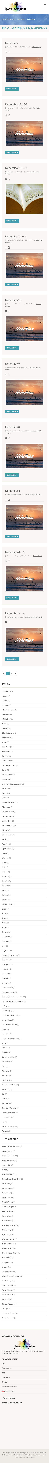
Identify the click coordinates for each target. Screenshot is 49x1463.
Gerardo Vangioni (8, 1207)
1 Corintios (5, 691)
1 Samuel (5, 705)
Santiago (5, 1103)
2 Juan (4, 724)
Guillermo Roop (7, 1211)
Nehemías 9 (12, 363)
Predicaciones (7, 1368)
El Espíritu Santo (7, 826)
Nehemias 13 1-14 (16, 168)
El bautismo (6, 807)
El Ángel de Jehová (8, 802)
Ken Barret (5, 1262)
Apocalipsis (6, 747)
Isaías (4, 909)
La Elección (6, 937)
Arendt (4, 1170)
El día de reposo (7, 816)
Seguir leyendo (11, 89)
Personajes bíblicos (8, 1085)
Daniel (4, 770)
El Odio (4, 839)
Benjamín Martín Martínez (11, 1179)
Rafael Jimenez (7, 1295)
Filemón (4, 872)
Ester (3, 867)
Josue (4, 918)
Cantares (5, 756)
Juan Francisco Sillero (9, 1253)
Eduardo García (7, 1202)
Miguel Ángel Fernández (10, 1276)
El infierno (5, 830)
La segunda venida (8, 992)
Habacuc (5, 886)
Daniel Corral (37, 556)
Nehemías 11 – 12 (16, 236)
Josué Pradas (37, 494)
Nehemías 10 (13, 300)
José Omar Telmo (8, 1239)
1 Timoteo (5, 714)
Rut (3, 1094)
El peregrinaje (7, 849)
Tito (3, 1122)
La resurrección (7, 988)
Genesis (4, 881)
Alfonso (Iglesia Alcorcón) (11, 1147)
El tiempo (5, 858)
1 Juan (4, 696)
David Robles (6, 1197)
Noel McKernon (7, 1281)
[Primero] (4, 673)
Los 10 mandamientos (10, 1015)
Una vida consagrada (9, 1126)
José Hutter (6, 1234)
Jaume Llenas (7, 1221)
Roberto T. (5, 1299)
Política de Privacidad (9, 1387)
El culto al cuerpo (8, 812)
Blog (3, 1373)
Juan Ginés (6, 1258)
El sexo (4, 853)
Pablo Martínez (7, 1290)
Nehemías (11, 43)
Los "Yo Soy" (6, 1011)
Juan (3, 923)
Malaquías (5, 1034)
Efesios (4, 788)
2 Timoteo (5, 738)
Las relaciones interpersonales (13, 1001)
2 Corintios (5, 719)
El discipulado (6, 821)
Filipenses (5, 876)
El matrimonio (7, 835)
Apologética (6, 751)
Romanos (5, 1089)
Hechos (4, 900)
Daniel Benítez (7, 1188)
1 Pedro (4, 701)
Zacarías (5, 1131)
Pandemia (5, 1071)
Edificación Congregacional (11, 784)
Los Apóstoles (7, 1020)
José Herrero (6, 1230)
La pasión (5, 983)
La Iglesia (5, 951)
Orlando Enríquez (8, 1285)
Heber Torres (6, 1216)
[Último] (15, 673)
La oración (5, 969)
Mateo (4, 1048)
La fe (3, 946)
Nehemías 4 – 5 (14, 552)
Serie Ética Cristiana (9, 1108)
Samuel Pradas (38, 617)
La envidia (5, 941)
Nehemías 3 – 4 (14, 613)
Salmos (4, 1099)
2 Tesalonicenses (8, 733)
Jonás (4, 913)
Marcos (4, 1043)
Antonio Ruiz (6, 1165)
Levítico (4, 1006)
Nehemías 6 (12, 490)
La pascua (5, 974)
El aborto (5, 793)
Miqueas (5, 1052)
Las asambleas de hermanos (12, 997)
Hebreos (5, 895)
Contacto (5, 1382)
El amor (4, 798)
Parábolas (5, 1080)
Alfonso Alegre (36, 47)
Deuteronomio (7, 775)
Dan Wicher (6, 1184)
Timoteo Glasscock (8, 1313)
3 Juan (4, 742)
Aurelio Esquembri (8, 1174)
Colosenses (6, 761)
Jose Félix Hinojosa (8, 1225)
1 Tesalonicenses (8, 710)
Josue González (7, 1244)
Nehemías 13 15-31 (17, 104)
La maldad (5, 960)
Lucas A (4, 1267)
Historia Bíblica (7, 904)
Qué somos (6, 1377)
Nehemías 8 (12, 427)
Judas (4, 927)
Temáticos (5, 1117)
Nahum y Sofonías (8, 1057)
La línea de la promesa (10, 955)
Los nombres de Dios (9, 1025)
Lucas (4, 1029)
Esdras (4, 863)
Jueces (4, 932)
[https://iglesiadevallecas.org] (16, 7)
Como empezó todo (9, 765)
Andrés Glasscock (8, 1160)
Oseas (4, 1066)
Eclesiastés (6, 779)
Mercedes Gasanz (8, 1272)
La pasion (5, 978)
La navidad (5, 964)
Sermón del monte (8, 1113)
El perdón (5, 844)
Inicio (3, 1363)
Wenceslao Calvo (8, 1318)
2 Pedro (4, 728)
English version (9, 1391)
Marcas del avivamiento (10, 1038)
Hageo (4, 890)
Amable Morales (8, 1156)
